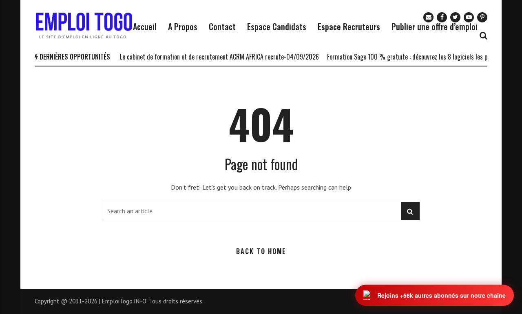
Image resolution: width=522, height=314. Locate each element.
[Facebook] (442, 17)
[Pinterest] (482, 17)
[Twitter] (455, 17)
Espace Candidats (276, 26)
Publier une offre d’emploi (435, 26)
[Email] (428, 17)
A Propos (182, 26)
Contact (222, 26)
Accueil (145, 26)
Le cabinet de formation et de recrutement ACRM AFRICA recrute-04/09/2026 (214, 57)
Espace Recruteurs (349, 26)
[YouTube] (469, 17)
